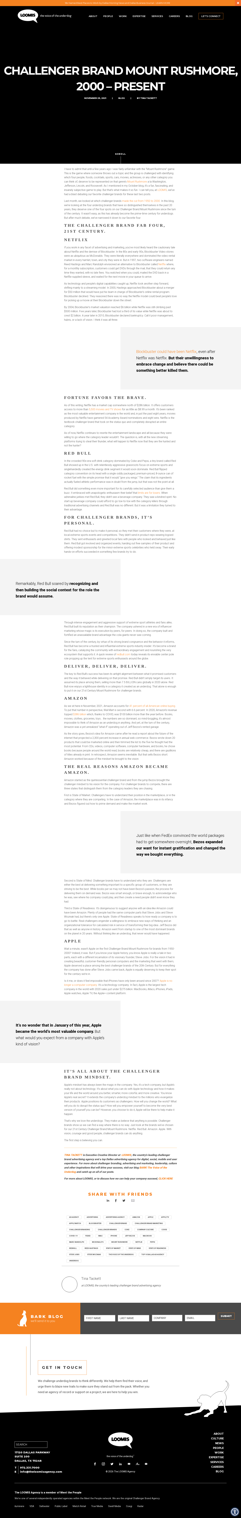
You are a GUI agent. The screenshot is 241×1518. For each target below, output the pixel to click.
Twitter (112, 1464)
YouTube (129, 1464)
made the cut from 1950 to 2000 (141, 200)
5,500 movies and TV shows (104, 409)
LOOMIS (162, 190)
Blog (189, 16)
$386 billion (79, 714)
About (93, 16)
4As (137, 1464)
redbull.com (123, 654)
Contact (146, 1464)
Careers (174, 16)
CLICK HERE (165, 1178)
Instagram (103, 1464)
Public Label (61, 1506)
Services (157, 16)
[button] (234, 1511)
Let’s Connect (211, 16)
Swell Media (114, 1506)
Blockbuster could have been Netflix (166, 351)
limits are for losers (149, 492)
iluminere (19, 1506)
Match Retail (79, 1506)
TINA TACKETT (73, 1155)
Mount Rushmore (137, 181)
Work (123, 16)
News (219, 1443)
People (108, 16)
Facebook (95, 1464)
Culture (217, 1438)
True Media (97, 1506)
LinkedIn (120, 1464)
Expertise (139, 16)
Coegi (129, 1506)
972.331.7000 (30, 1467)
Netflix (162, 264)
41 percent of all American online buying (152, 706)
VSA (32, 1506)
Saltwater (44, 1506)
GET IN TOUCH (62, 1367)
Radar (140, 1506)
